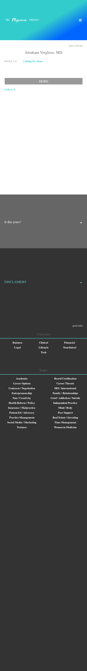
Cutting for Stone (33, 61)
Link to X (9, 89)
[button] (80, 20)
